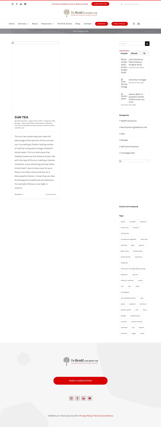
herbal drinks (39, 123)
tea (23, 128)
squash (123, 316)
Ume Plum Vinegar (138, 79)
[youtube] (25, 4)
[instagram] (12, 4)
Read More (18, 194)
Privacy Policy (85, 415)
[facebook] (17, 4)
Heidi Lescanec (22, 121)
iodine (140, 280)
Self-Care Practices (130, 146)
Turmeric (124, 333)
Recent (134, 53)
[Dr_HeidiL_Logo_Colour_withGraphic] (80, 8)
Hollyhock (124, 263)
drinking (124, 245)
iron (122, 286)
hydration (124, 274)
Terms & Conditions (103, 415)
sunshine (18, 128)
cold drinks (30, 123)
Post (53, 121)
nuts (141, 298)
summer (39, 125)
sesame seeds (126, 310)
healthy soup (137, 251)
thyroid (141, 327)
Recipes (17, 123)
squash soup (135, 316)
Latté (137, 286)
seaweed (132, 304)
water (142, 333)
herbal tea (48, 123)
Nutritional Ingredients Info (134, 127)
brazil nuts (124, 227)
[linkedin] (21, 4)
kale (129, 286)
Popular (124, 53)
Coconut (136, 227)
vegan (134, 333)
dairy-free (144, 239)
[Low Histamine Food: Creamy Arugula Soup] (124, 60)
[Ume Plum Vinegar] (124, 80)
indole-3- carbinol (127, 280)
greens (141, 245)
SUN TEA (21, 117)
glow (132, 245)
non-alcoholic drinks (28, 125)
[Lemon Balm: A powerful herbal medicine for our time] (124, 94)
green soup (125, 251)
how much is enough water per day (133, 269)
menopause (125, 292)
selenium (143, 304)
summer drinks (48, 125)
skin (136, 310)
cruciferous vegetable (128, 239)
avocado (133, 221)
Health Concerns (128, 120)
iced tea (17, 125)
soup (145, 310)
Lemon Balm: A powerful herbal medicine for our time (137, 98)
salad (123, 304)
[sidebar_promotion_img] (134, 161)
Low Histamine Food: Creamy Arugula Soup (136, 62)
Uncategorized (128, 153)
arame (123, 221)
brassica (143, 221)
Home (75, 31)
